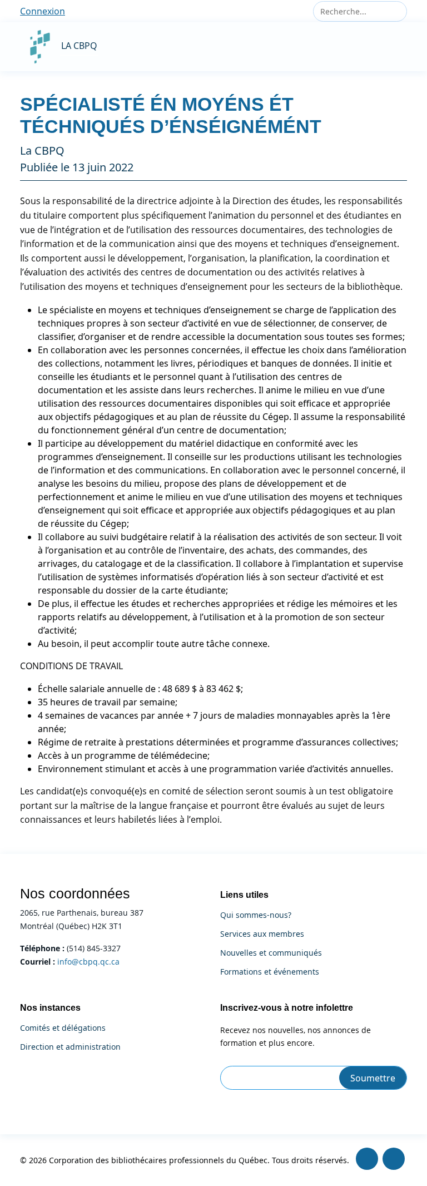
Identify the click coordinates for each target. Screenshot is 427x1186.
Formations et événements (269, 972)
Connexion (42, 11)
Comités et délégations (63, 1028)
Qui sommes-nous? (255, 915)
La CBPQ (79, 45)
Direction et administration (70, 1047)
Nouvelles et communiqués (271, 953)
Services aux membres (262, 934)
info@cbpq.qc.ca (88, 961)
